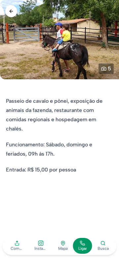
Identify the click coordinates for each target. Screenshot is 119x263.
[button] (17, 246)
